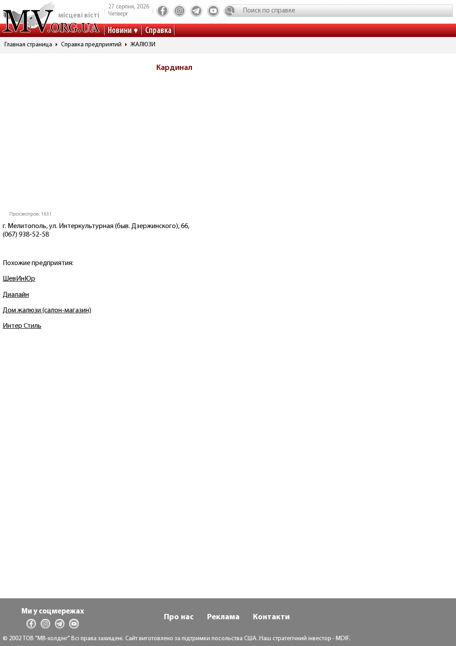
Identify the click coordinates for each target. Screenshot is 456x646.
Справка (158, 30)
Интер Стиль (22, 326)
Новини (120, 30)
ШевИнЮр (19, 278)
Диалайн (16, 294)
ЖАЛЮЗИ (142, 44)
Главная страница (28, 44)
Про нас (179, 617)
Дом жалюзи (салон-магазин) (47, 310)
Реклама (223, 617)
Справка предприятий (91, 44)
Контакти (271, 617)
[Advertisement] (177, 144)
